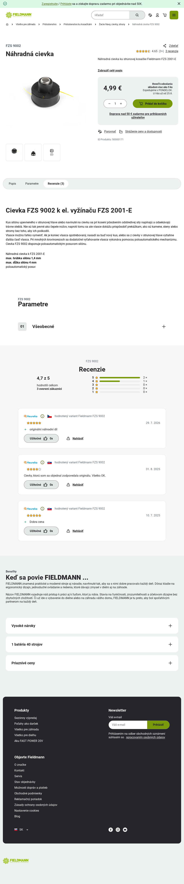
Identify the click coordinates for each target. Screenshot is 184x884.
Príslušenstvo (49, 24)
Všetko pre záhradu (25, 24)
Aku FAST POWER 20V (28, 741)
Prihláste (66, 4)
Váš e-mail (115, 717)
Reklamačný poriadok (28, 799)
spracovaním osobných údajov (145, 737)
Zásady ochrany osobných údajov (35, 805)
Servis (18, 776)
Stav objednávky (24, 782)
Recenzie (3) (56, 183)
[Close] (179, 3)
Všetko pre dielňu (25, 735)
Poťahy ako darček (26, 723)
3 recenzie (171, 51)
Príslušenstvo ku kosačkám (78, 24)
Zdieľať (173, 45)
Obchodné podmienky (28, 793)
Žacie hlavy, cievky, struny (112, 24)
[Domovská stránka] (7, 24)
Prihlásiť (158, 724)
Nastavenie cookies (26, 810)
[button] (152, 103)
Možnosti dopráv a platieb (30, 787)
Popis (12, 183)
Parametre (31, 183)
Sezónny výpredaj (25, 718)
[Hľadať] (137, 15)
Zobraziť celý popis (110, 70)
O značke (20, 764)
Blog (17, 816)
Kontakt (19, 770)
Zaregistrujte (50, 4)
